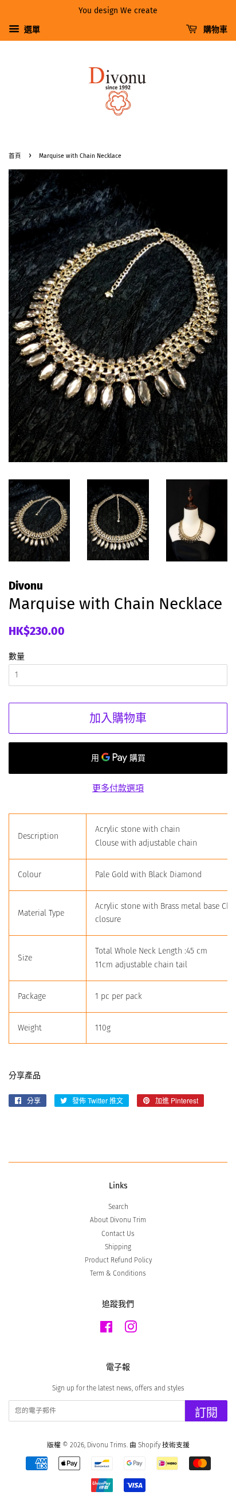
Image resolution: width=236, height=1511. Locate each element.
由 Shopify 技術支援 (159, 1445)
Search (118, 1207)
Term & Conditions (118, 1273)
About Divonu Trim (118, 1220)
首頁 (15, 156)
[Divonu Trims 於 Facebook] (106, 1330)
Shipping (118, 1247)
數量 (17, 656)
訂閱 (206, 1413)
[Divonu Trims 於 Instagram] (130, 1330)
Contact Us (118, 1234)
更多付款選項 (118, 788)
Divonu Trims (107, 1445)
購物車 (214, 29)
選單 (31, 29)
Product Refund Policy (118, 1260)
